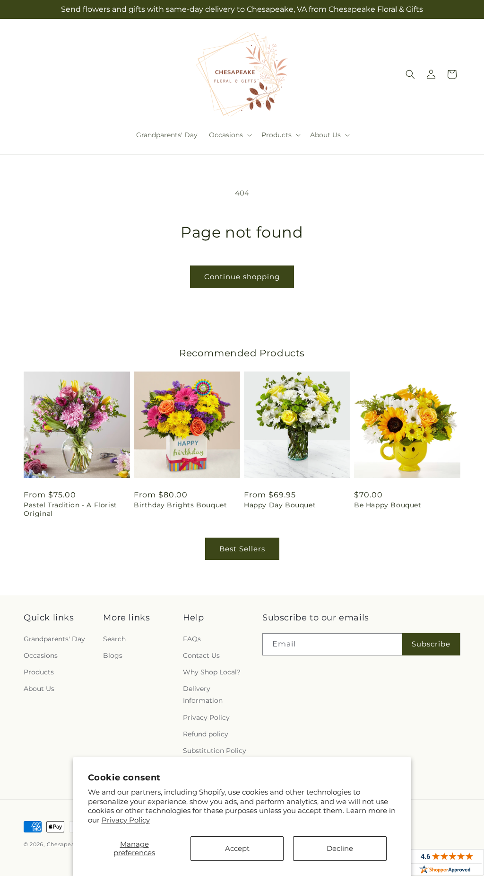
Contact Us (201, 655)
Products (39, 672)
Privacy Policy (126, 819)
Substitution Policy (214, 750)
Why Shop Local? (212, 672)
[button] (229, 135)
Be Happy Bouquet (388, 505)
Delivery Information (203, 694)
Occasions (41, 655)
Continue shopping (242, 276)
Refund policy (205, 734)
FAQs (192, 639)
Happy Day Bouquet (280, 505)
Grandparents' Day (54, 639)
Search (114, 639)
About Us (39, 688)
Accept (237, 848)
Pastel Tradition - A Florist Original (70, 509)
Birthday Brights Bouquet (180, 505)
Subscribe (431, 643)
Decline (340, 848)
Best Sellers (242, 548)
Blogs (112, 655)
